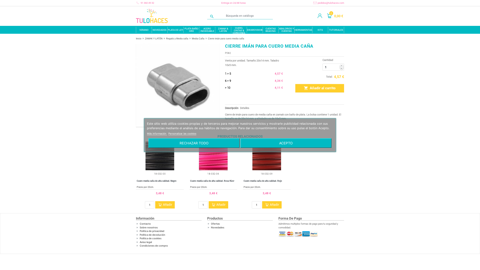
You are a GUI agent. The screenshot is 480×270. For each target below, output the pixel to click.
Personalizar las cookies (182, 133)
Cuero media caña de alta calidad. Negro (156, 181)
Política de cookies (150, 238)
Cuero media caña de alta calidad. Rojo (263, 181)
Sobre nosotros (149, 227)
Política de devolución (152, 234)
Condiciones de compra (154, 245)
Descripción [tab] (231, 108)
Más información (157, 133)
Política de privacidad (152, 231)
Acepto (286, 143)
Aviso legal (146, 242)
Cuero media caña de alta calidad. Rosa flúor (212, 181)
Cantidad (327, 60)
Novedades (217, 227)
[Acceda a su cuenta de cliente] (320, 16)
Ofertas (215, 223)
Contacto (145, 223)
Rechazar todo (194, 143)
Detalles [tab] (244, 108)
